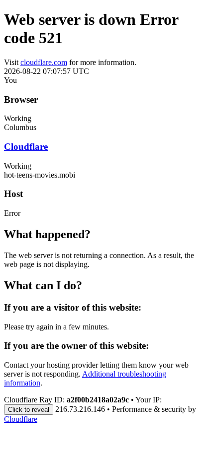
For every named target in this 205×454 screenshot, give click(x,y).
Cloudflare (26, 146)
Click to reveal (28, 409)
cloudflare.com (43, 62)
